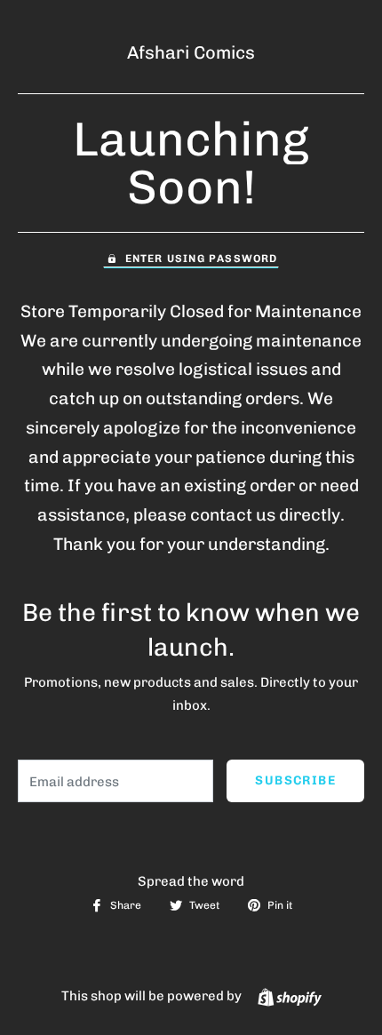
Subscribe (295, 780)
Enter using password (201, 258)
